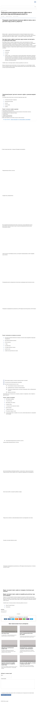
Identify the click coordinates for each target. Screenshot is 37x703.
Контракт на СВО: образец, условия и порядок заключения (28, 663)
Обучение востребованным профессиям (7, 648)
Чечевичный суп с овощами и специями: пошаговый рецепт (26, 648)
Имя (2, 675)
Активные (10, 16)
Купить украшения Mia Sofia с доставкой (26, 634)
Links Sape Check (5, 633)
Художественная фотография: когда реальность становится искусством (8, 663)
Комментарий (3, 678)
